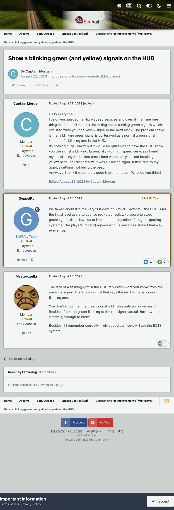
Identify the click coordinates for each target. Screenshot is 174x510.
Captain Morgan (39, 71)
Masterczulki (26, 276)
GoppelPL (26, 198)
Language (93, 431)
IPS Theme (58, 431)
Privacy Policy (114, 431)
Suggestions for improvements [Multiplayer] (85, 76)
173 (28, 333)
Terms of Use (9, 504)
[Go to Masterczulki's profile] (26, 297)
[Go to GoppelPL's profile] (26, 219)
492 (23, 259)
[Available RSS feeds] (167, 400)
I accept (162, 501)
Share (19, 85)
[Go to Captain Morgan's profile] (13, 74)
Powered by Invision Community (87, 439)
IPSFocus (76, 431)
